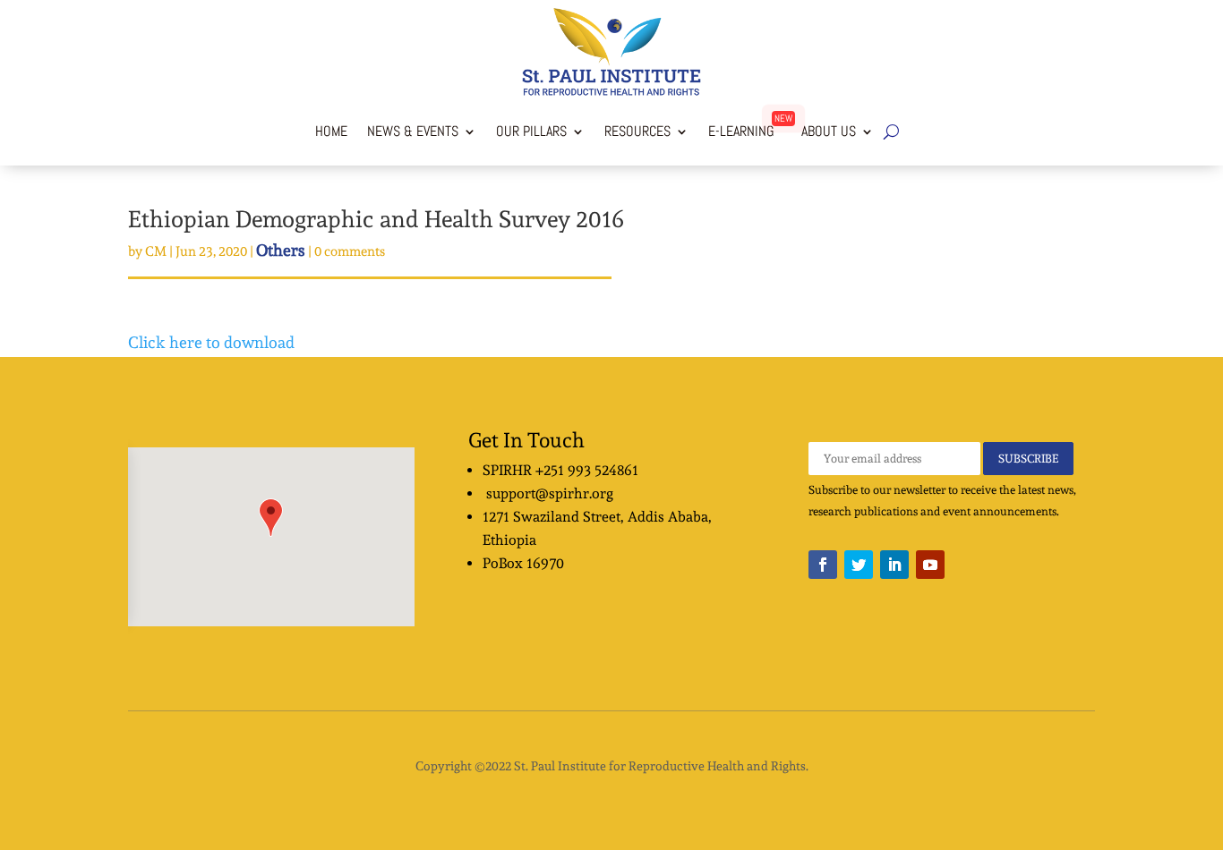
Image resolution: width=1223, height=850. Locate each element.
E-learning (741, 131)
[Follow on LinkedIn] (894, 564)
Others (280, 250)
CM (156, 251)
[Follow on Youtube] (930, 564)
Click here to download (211, 342)
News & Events (412, 131)
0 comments (349, 251)
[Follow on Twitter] (858, 564)
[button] (271, 517)
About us (825, 131)
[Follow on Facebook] (822, 564)
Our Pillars (531, 131)
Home (331, 131)
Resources (637, 131)
